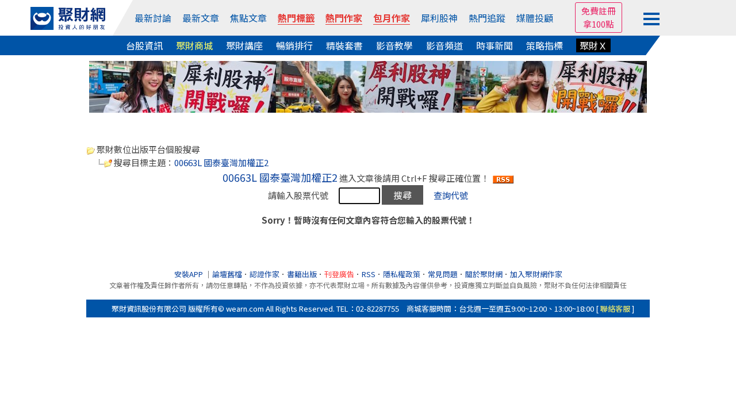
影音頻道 (444, 45)
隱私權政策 (401, 274)
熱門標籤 (296, 18)
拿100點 (598, 24)
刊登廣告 (339, 274)
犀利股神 (439, 18)
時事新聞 (494, 45)
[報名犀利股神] (368, 85)
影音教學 (394, 45)
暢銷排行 (294, 45)
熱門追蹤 (487, 18)
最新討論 (153, 18)
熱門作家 (343, 18)
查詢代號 (451, 195)
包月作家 (391, 18)
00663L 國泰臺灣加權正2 (221, 162)
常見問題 (443, 274)
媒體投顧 (534, 18)
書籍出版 (302, 274)
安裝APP (189, 274)
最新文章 (200, 18)
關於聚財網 (484, 274)
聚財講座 (244, 45)
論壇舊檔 (227, 274)
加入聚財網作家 (536, 274)
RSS (368, 274)
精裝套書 (344, 45)
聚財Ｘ (593, 45)
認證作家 (264, 274)
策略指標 (544, 45)
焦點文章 (248, 18)
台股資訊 (144, 45)
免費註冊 (598, 11)
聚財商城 (194, 45)
